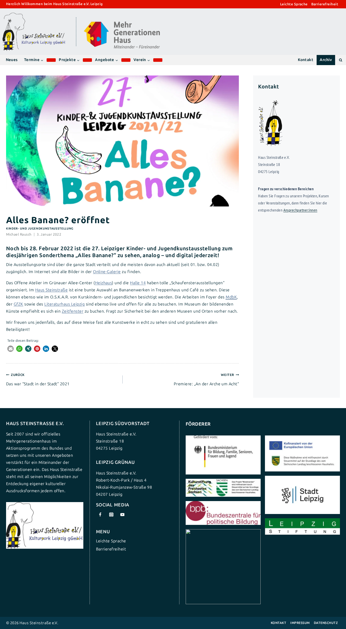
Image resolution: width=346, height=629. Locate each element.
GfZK (18, 304)
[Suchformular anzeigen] (340, 60)
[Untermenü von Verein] (157, 60)
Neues (12, 60)
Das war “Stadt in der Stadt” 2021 (38, 379)
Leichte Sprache (294, 4)
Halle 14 (138, 282)
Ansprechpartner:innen (300, 210)
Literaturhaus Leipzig (64, 304)
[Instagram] (111, 514)
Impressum (300, 623)
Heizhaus (103, 282)
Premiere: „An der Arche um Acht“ (206, 379)
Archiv (326, 60)
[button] (10, 349)
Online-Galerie (107, 271)
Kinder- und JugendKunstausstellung (39, 228)
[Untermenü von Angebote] (125, 60)
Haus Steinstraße (51, 290)
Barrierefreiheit (324, 4)
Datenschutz (326, 623)
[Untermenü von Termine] (51, 60)
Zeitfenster (72, 311)
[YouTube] (122, 514)
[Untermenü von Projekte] (87, 60)
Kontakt (305, 60)
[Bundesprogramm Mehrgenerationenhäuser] (122, 47)
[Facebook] (100, 514)
